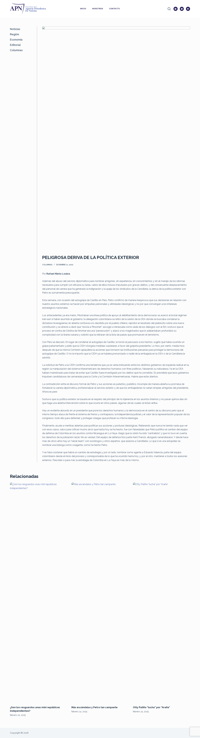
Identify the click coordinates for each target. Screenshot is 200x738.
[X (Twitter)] (175, 9)
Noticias (15, 29)
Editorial (15, 44)
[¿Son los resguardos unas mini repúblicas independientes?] (38, 592)
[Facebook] (188, 9)
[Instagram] (182, 9)
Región (14, 34)
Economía (16, 39)
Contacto (114, 9)
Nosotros (97, 9)
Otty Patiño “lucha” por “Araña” (151, 707)
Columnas (47, 265)
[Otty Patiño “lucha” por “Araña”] (161, 592)
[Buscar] (169, 8)
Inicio (83, 9)
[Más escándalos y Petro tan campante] (100, 592)
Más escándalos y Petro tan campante (94, 707)
